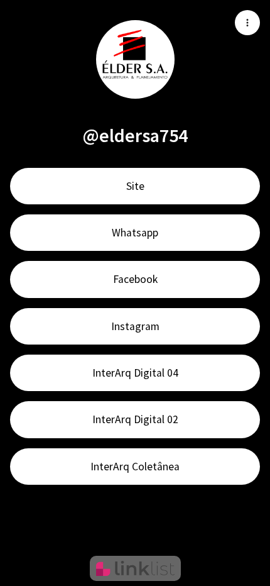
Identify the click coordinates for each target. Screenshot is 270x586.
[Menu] (247, 22)
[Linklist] (135, 568)
